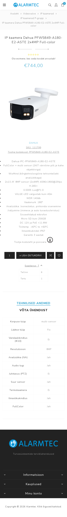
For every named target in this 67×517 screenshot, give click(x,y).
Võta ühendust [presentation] (34, 310)
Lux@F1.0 (38, 190)
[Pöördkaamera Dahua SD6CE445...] (42, 49)
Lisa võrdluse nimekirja (50, 255)
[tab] (33, 303)
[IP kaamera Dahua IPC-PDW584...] (25, 49)
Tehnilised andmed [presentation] (33, 303)
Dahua (33, 142)
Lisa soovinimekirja (59, 255)
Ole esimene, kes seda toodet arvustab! (33, 58)
